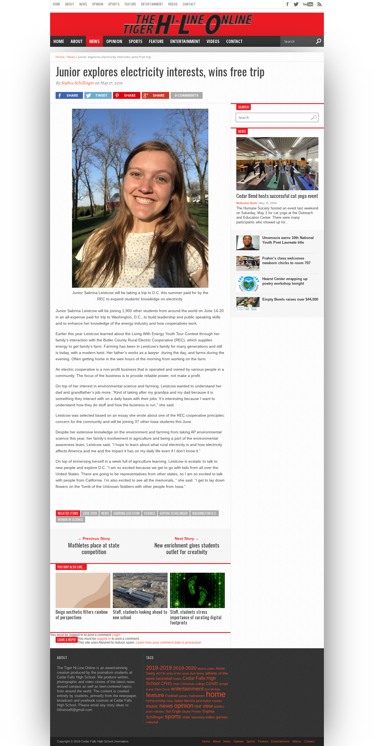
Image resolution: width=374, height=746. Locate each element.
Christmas (187, 683)
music (152, 706)
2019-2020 (185, 668)
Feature (130, 4)
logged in (104, 639)
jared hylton (203, 700)
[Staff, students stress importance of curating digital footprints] (197, 606)
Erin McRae (212, 689)
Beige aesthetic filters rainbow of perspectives (82, 614)
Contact (189, 4)
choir (176, 683)
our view (203, 706)
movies (217, 700)
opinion (183, 705)
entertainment (187, 689)
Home (56, 4)
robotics (159, 711)
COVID (212, 683)
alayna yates (206, 668)
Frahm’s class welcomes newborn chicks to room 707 (286, 260)
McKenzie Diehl (246, 202)
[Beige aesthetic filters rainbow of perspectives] (83, 606)
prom (149, 711)
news (105, 513)
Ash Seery (197, 673)
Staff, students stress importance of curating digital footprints (195, 617)
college (200, 683)
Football (171, 696)
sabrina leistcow (126, 513)
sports (173, 716)
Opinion (97, 4)
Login (116, 635)
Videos (173, 4)
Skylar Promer (191, 711)
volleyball (152, 722)
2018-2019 (90, 513)
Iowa (169, 700)
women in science (70, 519)
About (69, 4)
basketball (164, 678)
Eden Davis (162, 689)
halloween (197, 696)
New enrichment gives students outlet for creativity (186, 548)
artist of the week (177, 673)
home (216, 694)
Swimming (198, 717)
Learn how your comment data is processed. (169, 642)
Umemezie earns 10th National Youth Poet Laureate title (288, 240)
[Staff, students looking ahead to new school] (140, 606)
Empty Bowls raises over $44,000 (290, 299)
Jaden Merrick (184, 701)
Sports (114, 4)
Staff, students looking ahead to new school (140, 614)
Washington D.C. (204, 513)
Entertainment (152, 4)
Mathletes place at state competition (93, 548)
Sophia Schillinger (77, 83)
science (149, 513)
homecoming (155, 701)
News (83, 4)
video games (217, 717)
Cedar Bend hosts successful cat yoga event (277, 196)
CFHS (166, 683)
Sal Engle (173, 711)
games (183, 696)
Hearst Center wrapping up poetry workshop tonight (284, 281)
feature (155, 695)
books (177, 678)
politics (219, 706)
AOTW (160, 673)
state (186, 717)
